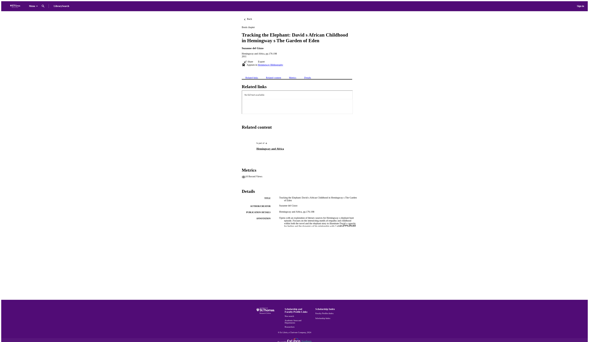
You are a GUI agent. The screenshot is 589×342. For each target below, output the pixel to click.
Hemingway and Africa (270, 148)
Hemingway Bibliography (270, 65)
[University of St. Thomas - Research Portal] (16, 6)
